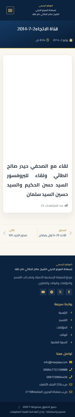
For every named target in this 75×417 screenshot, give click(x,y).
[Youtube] (43, 292)
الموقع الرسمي (46, 6)
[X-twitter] (60, 292)
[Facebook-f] (69, 292)
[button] (10, 10)
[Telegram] (51, 292)
